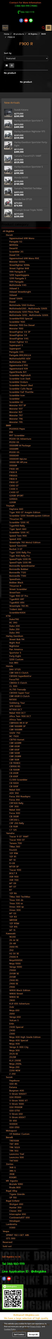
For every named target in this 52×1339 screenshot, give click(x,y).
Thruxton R (15, 586)
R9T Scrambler (17, 435)
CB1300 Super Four (19, 692)
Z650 (12, 1013)
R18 (11, 432)
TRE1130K (14, 1140)
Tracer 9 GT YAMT (19, 836)
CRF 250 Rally (16, 823)
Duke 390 (14, 632)
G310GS (13, 499)
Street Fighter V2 (18, 342)
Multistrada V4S (17, 285)
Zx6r (11, 1007)
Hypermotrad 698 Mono (21, 238)
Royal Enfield (12, 1201)
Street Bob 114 (16, 639)
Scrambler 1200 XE (19, 522)
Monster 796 (16, 418)
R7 (10, 890)
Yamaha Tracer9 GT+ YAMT (27, 155)
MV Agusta (12, 1180)
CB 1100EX (14, 763)
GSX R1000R (15, 1107)
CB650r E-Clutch (18, 682)
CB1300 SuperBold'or (20, 676)
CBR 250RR (15, 756)
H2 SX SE (14, 953)
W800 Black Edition (19, 990)
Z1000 (12, 970)
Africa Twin (15, 719)
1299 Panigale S (17, 278)
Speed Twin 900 (18, 535)
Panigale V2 (15, 241)
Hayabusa (14, 1080)
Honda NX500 (21, 177)
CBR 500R (14, 753)
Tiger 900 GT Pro (18, 596)
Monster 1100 (16, 328)
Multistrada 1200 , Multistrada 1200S (28, 315)
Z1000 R (13, 957)
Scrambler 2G (16, 251)
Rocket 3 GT (15, 549)
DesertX (13, 248)
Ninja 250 (14, 1067)
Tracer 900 (15, 870)
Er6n (11, 1023)
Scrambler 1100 (17, 322)
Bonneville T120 (17, 572)
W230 (12, 936)
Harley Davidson (14, 636)
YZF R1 (12, 856)
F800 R (13, 479)
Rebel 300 (14, 809)
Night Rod (14, 642)
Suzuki (9, 1077)
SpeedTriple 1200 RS (20, 559)
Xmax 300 (15, 910)
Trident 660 (15, 609)
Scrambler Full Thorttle (21, 392)
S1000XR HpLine (18, 459)
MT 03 (12, 913)
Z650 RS (13, 947)
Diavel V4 (14, 255)
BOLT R (13, 873)
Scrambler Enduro (18, 382)
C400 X (13, 489)
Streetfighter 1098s (19, 265)
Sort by (9, 53)
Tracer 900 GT (17, 840)
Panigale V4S (16, 352)
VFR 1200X (15, 706)
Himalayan (14, 1221)
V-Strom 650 (16, 1114)
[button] (42, 27)
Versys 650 (15, 1017)
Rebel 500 (14, 789)
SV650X (13, 1124)
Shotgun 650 (16, 1204)
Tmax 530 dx (16, 900)
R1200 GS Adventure (20, 438)
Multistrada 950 (17, 362)
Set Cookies (19, 1334)
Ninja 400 (14, 1043)
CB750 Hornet (16, 739)
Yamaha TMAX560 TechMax (28, 188)
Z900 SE (13, 983)
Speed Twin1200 (18, 545)
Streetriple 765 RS (18, 606)
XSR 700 (13, 880)
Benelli (9, 1137)
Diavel (12, 301)
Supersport (15, 348)
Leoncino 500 (16, 1157)
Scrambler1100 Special (20, 318)
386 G (12, 1170)
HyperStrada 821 (17, 372)
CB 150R (13, 826)
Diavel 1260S (15, 298)
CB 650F (13, 776)
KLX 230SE (15, 1060)
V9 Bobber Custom (19, 1134)
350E (12, 1174)
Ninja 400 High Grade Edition (25, 1037)
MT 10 (12, 860)
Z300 (12, 1033)
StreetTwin (14, 592)
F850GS (13, 475)
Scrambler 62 (16, 402)
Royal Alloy (11, 1190)
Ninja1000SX (16, 960)
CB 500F (13, 786)
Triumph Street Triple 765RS (28, 210)
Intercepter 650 (17, 1214)
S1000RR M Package (20, 445)
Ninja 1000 (15, 963)
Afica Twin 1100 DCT (20, 716)
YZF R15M (14, 923)
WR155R (13, 920)
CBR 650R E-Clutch (19, 696)
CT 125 (13, 830)
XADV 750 (14, 733)
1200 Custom (16, 659)
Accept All (33, 1334)
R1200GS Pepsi (17, 428)
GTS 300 (10, 1238)
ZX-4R (12, 943)
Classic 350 (15, 1211)
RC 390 (13, 622)
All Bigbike (8, 231)
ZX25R (12, 1057)
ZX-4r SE (14, 940)
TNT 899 (14, 1144)
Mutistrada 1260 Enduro (22, 305)
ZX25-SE (13, 1053)
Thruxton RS (15, 519)
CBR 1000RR (15, 729)
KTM (8, 616)
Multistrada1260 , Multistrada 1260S (28, 308)
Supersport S (16, 345)
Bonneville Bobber (18, 569)
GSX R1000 (15, 1097)
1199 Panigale (16, 281)
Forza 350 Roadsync (20, 796)
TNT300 (13, 1160)
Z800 (12, 1000)
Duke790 (14, 619)
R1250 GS (14, 442)
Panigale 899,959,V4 (20, 355)
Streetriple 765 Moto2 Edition (25, 542)
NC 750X (14, 736)
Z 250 (12, 1074)
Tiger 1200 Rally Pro (20, 552)
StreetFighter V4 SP (19, 332)
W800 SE (14, 997)
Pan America (16, 649)
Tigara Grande (17, 1194)
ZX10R (12, 977)
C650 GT (14, 485)
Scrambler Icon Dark (19, 378)
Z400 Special (16, 1027)
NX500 (13, 699)
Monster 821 (15, 412)
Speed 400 (15, 539)
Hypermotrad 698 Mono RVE (24, 258)
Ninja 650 (14, 1010)
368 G (12, 1167)
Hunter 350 (15, 1207)
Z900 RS (13, 980)
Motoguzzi (11, 1130)
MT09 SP (14, 866)
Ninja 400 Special (18, 1040)
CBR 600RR (15, 743)
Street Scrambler (18, 589)
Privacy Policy (35, 1326)
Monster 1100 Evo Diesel (22, 325)
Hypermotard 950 (18, 365)
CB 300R (14, 816)
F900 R (13, 472)
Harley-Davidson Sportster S (28, 120)
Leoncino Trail (16, 1154)
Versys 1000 (15, 967)
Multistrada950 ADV (20, 358)
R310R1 (12, 1177)
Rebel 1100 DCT (17, 713)
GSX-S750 (14, 1110)
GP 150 (13, 1197)
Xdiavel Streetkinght (20, 291)
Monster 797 (16, 415)
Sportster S (15, 652)
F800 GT (14, 482)
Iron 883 (13, 662)
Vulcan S (14, 1020)
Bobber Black (16, 582)
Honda (9, 666)
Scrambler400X (17, 612)
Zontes (9, 1164)
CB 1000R (14, 769)
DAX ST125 (15, 669)
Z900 (12, 987)
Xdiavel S (14, 288)
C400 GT (14, 492)
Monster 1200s (17, 261)
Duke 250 (14, 629)
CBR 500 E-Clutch (18, 672)
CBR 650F (14, 749)
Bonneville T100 (17, 576)
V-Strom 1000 (16, 1104)
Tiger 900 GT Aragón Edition (24, 512)
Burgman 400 (16, 1090)
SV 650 (13, 1120)
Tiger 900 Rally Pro (19, 555)
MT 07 (12, 886)
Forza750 (14, 679)
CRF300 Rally (16, 803)
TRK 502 (13, 1150)
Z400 (12, 1030)
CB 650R (13, 773)
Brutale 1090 (16, 1184)
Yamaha (10, 833)
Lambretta (11, 1224)
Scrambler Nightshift (20, 375)
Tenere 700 (15, 843)
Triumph (10, 505)
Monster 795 (16, 422)
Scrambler (14, 398)
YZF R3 (13, 916)
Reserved (7, 1242)
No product (10, 73)
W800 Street (16, 993)
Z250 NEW (14, 1070)
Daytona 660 (16, 509)
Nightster (14, 646)
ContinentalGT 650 (19, 1217)
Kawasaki (11, 933)
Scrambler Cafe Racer (20, 388)
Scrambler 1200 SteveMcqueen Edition (29, 515)
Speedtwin (15, 579)
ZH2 (11, 950)
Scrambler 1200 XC (19, 532)
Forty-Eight (15, 656)
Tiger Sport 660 (17, 529)
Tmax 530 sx (16, 903)
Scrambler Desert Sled (21, 385)
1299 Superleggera (19, 275)
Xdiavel (13, 295)
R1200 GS (14, 452)
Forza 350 (14, 799)
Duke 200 (14, 626)
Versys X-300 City (18, 1047)
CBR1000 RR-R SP (18, 723)
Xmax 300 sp (16, 906)
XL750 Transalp (17, 689)
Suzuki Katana (21, 109)
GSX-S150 (14, 1127)
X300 (12, 1227)
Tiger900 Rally (17, 525)
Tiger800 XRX (17, 602)
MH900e (13, 245)
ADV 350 (14, 793)
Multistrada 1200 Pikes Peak (24, 311)
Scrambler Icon (17, 395)
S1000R (13, 465)
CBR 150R (14, 759)
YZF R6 (13, 893)
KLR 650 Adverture (19, 1003)
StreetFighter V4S (18, 338)
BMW (8, 425)
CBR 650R (14, 746)
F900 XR (14, 469)
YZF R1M (13, 853)
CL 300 (13, 686)
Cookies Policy (10, 1329)
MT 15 (12, 930)
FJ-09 (12, 863)
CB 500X (14, 783)
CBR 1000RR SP (17, 726)
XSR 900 (13, 876)
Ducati (9, 235)
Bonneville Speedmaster (22, 565)
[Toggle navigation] (48, 28)
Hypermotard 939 (18, 368)
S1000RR (13, 449)
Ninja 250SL (15, 1063)
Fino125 (13, 850)
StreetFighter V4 (18, 335)
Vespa (6, 1231)
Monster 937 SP (17, 405)
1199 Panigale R (17, 271)
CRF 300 (14, 806)
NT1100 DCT (15, 709)
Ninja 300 (14, 1050)
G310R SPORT (16, 495)
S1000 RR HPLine (18, 462)
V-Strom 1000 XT (18, 1100)
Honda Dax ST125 (23, 199)
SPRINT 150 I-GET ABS (17, 1235)
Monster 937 (16, 408)
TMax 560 (14, 846)
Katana (13, 1087)
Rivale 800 (15, 1187)
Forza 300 (14, 813)
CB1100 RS (14, 766)
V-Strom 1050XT (18, 1094)
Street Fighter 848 (19, 268)
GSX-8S (13, 1084)
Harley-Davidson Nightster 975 (29, 131)
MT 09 (12, 883)
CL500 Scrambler (18, 779)
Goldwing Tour (17, 703)
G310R (12, 502)
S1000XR (14, 455)
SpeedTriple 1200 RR (20, 562)
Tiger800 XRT (16, 599)
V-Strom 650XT (17, 1117)
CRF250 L (14, 820)
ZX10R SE (14, 973)
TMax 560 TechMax (19, 896)
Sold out (7, 1246)
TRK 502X (14, 1147)
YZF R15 (13, 926)
